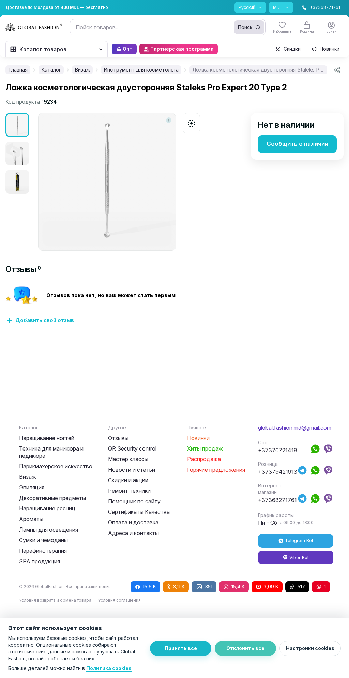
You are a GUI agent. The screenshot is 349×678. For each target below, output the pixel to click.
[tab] (23, 269)
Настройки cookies (310, 648)
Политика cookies (109, 668)
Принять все (181, 648)
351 (208, 586)
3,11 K (179, 586)
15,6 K (149, 586)
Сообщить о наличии (297, 143)
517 (301, 586)
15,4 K (238, 586)
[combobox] (168, 27)
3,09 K (271, 586)
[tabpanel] (174, 309)
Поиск (245, 27)
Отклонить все (245, 648)
